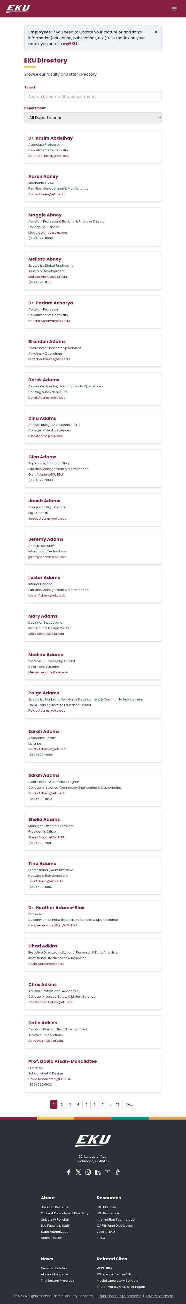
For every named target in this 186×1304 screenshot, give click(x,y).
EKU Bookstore (108, 1213)
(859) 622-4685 (40, 755)
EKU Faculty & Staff (55, 1226)
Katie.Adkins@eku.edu (45, 1041)
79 (118, 1104)
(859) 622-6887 (40, 887)
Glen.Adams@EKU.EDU (45, 474)
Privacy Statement (159, 1296)
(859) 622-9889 (40, 480)
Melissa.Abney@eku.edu (47, 277)
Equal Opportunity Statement (120, 1296)
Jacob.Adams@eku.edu (47, 519)
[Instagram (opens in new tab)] (88, 1172)
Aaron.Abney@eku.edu (46, 194)
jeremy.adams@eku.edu (47, 557)
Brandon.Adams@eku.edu (49, 359)
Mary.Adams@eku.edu (46, 634)
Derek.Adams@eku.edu (46, 398)
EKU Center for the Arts (114, 1274)
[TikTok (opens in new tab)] (117, 1172)
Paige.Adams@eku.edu (46, 710)
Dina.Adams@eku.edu (45, 436)
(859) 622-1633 (40, 1084)
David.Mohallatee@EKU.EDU (49, 1079)
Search (30, 87)
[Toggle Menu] (174, 9)
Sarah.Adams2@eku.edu (48, 749)
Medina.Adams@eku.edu (48, 672)
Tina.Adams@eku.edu (45, 881)
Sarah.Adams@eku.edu (47, 793)
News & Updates (54, 1268)
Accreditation (51, 1238)
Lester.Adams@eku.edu (47, 595)
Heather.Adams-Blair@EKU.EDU (52, 925)
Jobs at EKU (106, 1232)
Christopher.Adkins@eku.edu (51, 1002)
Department (35, 108)
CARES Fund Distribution (115, 1226)
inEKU (101, 1238)
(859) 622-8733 (40, 282)
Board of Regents (54, 1207)
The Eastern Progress (57, 1281)
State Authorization (55, 1232)
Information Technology (115, 1219)
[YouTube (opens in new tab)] (107, 1172)
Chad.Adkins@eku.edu (46, 964)
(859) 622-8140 (40, 799)
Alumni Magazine (54, 1274)
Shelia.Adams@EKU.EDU (46, 837)
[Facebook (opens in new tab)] (69, 1172)
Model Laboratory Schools (117, 1281)
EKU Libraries (106, 1207)
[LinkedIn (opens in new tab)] (98, 1172)
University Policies (55, 1219)
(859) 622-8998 (40, 238)
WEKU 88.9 (105, 1268)
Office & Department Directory (64, 1213)
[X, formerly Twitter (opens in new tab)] (78, 1172)
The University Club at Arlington (121, 1287)
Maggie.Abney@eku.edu (47, 233)
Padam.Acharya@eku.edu (49, 321)
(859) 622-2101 (39, 843)
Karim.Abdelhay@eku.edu (48, 156)
